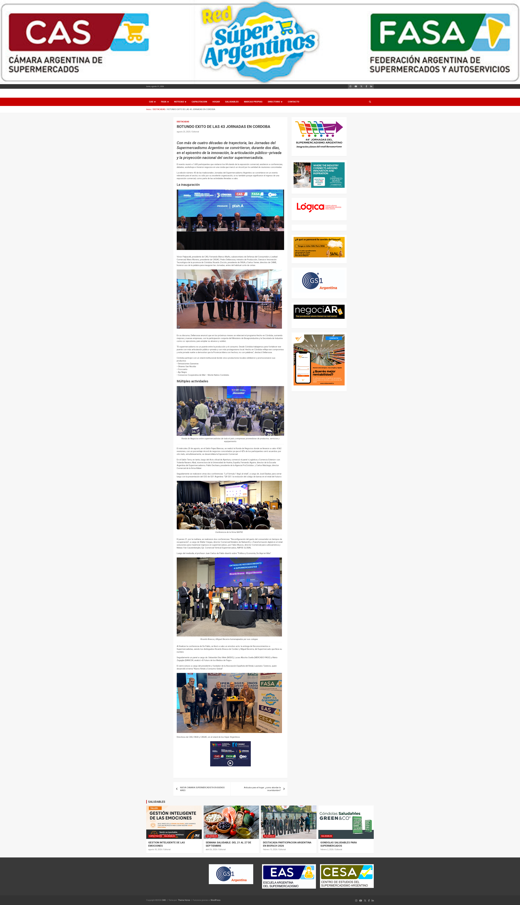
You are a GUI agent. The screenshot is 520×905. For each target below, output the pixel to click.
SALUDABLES (232, 102)
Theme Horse (184, 900)
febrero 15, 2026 (270, 849)
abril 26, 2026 (211, 849)
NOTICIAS (179, 102)
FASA (163, 102)
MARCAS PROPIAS (253, 102)
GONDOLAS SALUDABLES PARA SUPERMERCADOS (338, 844)
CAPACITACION (199, 102)
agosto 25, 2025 (183, 132)
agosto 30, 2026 (155, 849)
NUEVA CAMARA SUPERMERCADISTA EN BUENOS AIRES (202, 789)
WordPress (215, 900)
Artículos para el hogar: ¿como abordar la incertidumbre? (262, 789)
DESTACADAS (183, 122)
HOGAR (216, 102)
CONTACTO (293, 102)
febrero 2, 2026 (327, 849)
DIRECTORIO (274, 102)
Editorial (195, 132)
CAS (151, 102)
